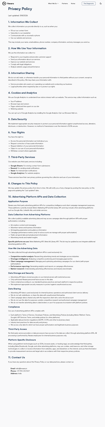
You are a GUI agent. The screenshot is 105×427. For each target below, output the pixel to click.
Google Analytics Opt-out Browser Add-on (61, 113)
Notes (73, 3)
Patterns (65, 3)
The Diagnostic (89, 3)
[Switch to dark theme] (101, 3)
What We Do (52, 3)
